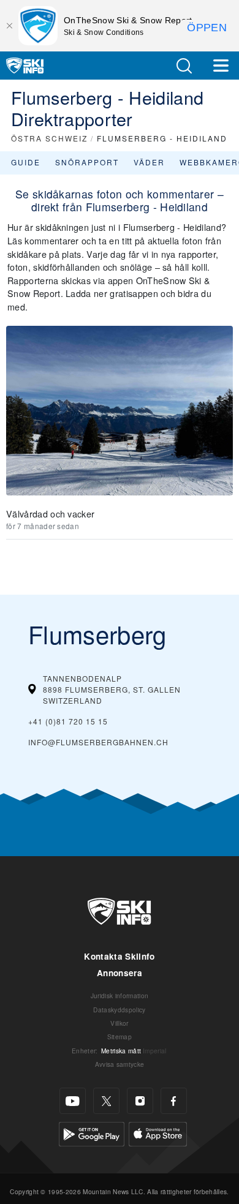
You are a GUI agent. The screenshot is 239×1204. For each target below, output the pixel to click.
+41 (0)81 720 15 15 (68, 721)
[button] (183, 65)
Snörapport (87, 162)
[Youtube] (72, 1101)
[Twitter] (106, 1101)
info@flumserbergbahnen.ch (98, 742)
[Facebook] (174, 1101)
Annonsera (119, 973)
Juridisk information (119, 995)
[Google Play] (91, 1132)
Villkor (119, 1023)
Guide (25, 162)
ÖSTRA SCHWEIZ (49, 138)
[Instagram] (140, 1101)
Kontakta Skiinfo (119, 956)
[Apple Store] (158, 1132)
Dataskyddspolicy (119, 1009)
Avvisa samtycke (120, 1064)
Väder (149, 162)
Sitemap (119, 1036)
